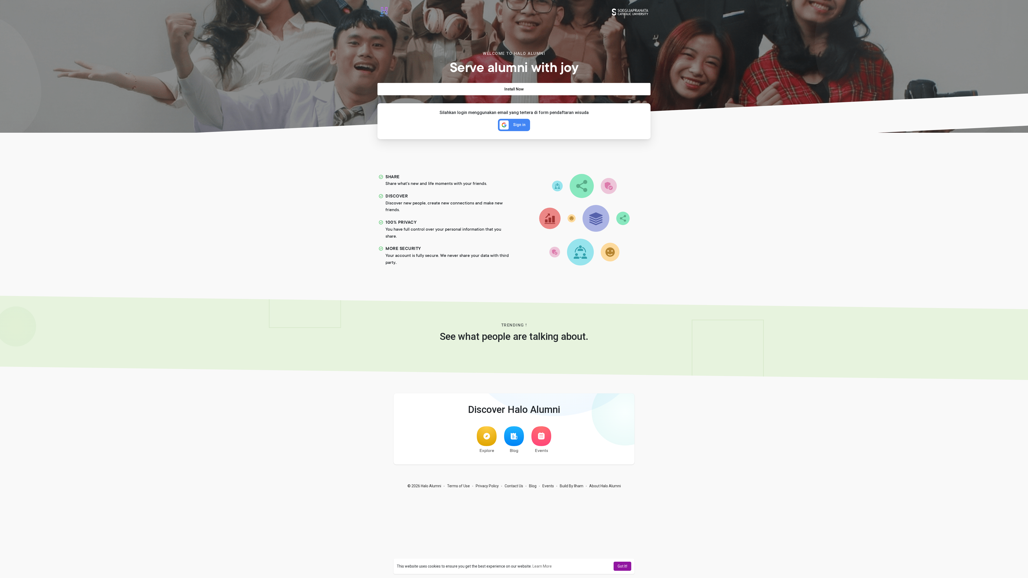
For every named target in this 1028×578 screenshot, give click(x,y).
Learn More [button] (542, 566)
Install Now (514, 89)
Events (541, 450)
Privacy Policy (487, 486)
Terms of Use (458, 486)
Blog (514, 450)
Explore (486, 450)
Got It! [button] (622, 566)
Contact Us (514, 486)
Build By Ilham (571, 486)
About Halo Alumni (605, 486)
